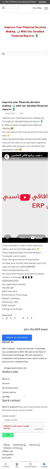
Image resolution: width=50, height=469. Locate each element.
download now (43, 2)
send (8, 435)
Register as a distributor (17, 338)
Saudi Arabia (18, 445)
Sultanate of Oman (11, 448)
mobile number (9, 416)
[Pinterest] (15, 318)
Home (19, 24)
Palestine (33, 445)
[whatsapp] (27, 318)
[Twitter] (3, 318)
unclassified (28, 24)
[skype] (30, 318)
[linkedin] (23, 318)
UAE (5, 445)
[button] (37, 8)
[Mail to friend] (19, 318)
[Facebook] (7, 318)
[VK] (11, 318)
